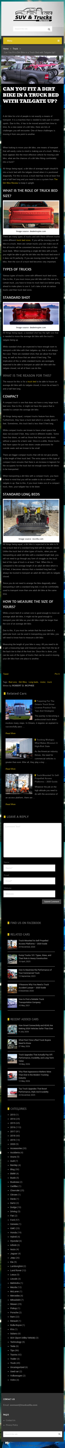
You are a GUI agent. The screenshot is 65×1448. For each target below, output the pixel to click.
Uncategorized (17, 1367)
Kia (11, 1262)
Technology (15, 1342)
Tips (12, 1350)
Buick (13, 1178)
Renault (14, 1321)
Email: (7, 875)
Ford (12, 1220)
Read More (10, 733)
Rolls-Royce (16, 1325)
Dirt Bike (23, 682)
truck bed (31, 381)
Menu (9, 41)
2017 (12, 1131)
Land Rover (15, 1270)
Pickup (13, 1308)
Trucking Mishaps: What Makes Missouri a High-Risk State (46, 743)
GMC (12, 1228)
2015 (12, 1123)
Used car (14, 1371)
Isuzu (13, 1249)
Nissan (13, 1304)
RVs (12, 1329)
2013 (12, 1114)
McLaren (14, 1291)
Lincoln (13, 1279)
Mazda (13, 1287)
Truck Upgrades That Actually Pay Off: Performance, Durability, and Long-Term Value (36, 1058)
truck (49, 682)
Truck (15, 49)
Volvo (13, 1380)
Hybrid (13, 1236)
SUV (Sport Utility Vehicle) (22, 1338)
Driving (13, 1211)
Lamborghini (16, 1266)
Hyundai (14, 1241)
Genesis (14, 1224)
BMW (12, 1173)
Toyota (13, 1354)
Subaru (13, 1333)
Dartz (13, 1203)
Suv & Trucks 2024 (24, 1445)
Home (6, 49)
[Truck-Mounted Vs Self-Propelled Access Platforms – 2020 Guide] (19, 784)
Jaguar (13, 1253)
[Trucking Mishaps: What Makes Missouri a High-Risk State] (19, 748)
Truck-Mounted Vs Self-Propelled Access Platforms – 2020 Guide (47, 778)
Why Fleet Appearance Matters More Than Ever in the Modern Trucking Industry (35, 1075)
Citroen (13, 1194)
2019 (12, 1140)
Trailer (13, 1359)
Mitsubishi (15, 1300)
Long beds (33, 682)
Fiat (12, 1215)
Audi (12, 1161)
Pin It (57, 674)
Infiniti (13, 1245)
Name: (7, 862)
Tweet (6, 674)
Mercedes (15, 1295)
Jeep (12, 1258)
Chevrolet (15, 1190)
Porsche (14, 1312)
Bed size (13, 682)
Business (14, 1182)
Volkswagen (16, 1375)
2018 (12, 1135)
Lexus (13, 1274)
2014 (12, 1119)
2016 (12, 1127)
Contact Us (10, 1420)
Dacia (13, 1199)
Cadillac (14, 1186)
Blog (12, 1169)
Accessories (16, 1148)
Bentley (14, 1165)
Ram (12, 1316)
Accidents (15, 1152)
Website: (8, 888)
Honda (13, 1232)
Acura (13, 1156)
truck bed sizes (24, 240)
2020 (12, 1144)
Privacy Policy (12, 1425)
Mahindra (15, 1283)
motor (42, 682)
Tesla (12, 1346)
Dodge (13, 1207)
